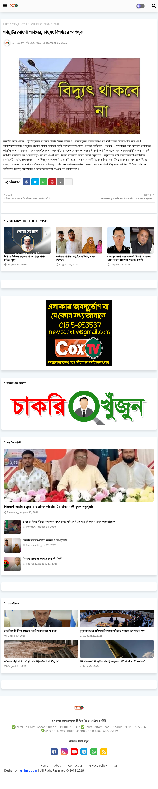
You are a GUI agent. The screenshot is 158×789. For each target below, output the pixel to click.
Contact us (75, 765)
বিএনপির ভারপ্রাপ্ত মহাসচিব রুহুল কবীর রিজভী (42, 558)
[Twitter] (35, 181)
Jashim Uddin (28, 770)
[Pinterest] (52, 181)
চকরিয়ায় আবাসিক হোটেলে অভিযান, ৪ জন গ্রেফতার (75, 258)
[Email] (60, 181)
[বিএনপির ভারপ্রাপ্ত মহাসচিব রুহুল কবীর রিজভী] (12, 564)
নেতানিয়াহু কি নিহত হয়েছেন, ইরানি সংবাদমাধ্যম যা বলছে (30, 631)
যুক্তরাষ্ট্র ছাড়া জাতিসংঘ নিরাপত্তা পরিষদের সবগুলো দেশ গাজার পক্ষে (112, 631)
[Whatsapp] (43, 181)
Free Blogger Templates (112, 778)
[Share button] (69, 181)
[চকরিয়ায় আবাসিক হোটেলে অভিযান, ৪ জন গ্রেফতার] (12, 545)
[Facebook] (26, 181)
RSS (115, 765)
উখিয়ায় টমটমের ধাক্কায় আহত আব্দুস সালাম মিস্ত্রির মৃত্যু (24, 258)
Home (7, 24)
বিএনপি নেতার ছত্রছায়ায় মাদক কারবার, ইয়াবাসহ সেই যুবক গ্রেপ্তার (48, 506)
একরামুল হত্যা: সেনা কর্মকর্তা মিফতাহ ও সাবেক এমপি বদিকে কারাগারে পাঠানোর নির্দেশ (129, 258)
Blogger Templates (59, 778)
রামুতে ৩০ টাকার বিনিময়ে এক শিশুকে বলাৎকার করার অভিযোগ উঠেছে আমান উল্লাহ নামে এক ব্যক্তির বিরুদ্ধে (69, 521)
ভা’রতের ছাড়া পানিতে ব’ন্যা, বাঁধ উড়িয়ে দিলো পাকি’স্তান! (31, 661)
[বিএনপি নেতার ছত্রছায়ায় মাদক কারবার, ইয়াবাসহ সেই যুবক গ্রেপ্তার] (79, 475)
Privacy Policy (97, 765)
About (58, 765)
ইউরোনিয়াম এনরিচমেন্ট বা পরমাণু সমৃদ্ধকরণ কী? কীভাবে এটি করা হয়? (112, 661)
